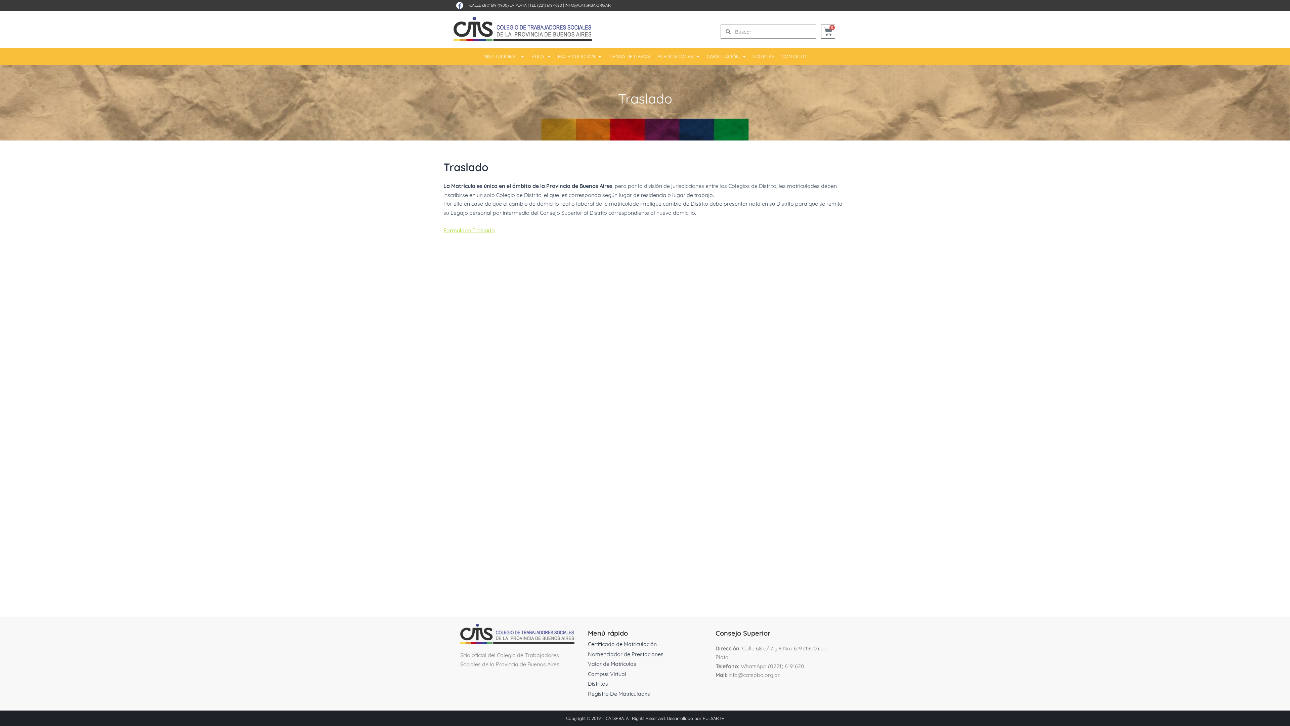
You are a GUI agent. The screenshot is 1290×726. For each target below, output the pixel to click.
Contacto (794, 56)
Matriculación (576, 56)
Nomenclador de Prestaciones (625, 654)
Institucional (500, 56)
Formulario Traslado (469, 230)
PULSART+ (713, 718)
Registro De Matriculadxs (619, 693)
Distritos (598, 683)
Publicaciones (675, 56)
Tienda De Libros (629, 56)
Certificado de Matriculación (622, 644)
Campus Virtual (607, 674)
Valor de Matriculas (612, 663)
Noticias (763, 56)
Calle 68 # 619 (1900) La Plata (498, 5)
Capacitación (723, 56)
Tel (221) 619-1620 (545, 5)
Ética (537, 56)
